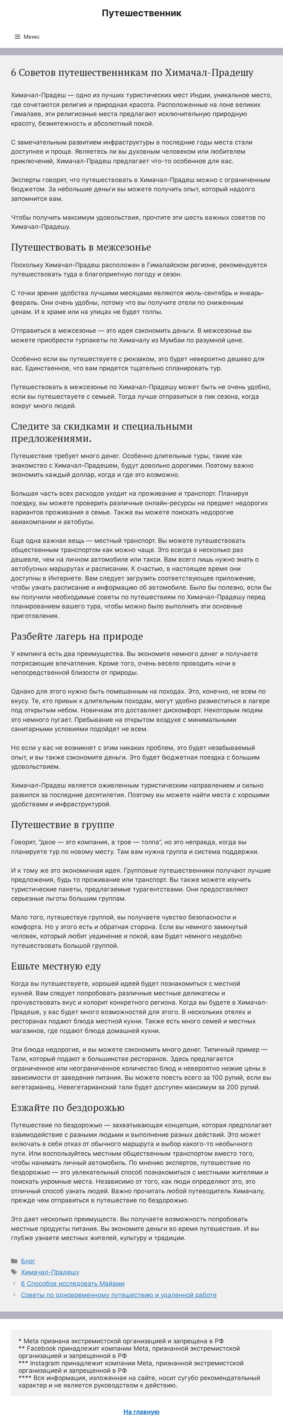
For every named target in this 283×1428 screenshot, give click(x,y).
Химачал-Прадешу (50, 1272)
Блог (28, 1261)
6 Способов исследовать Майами (73, 1283)
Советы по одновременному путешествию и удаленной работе (119, 1295)
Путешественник (142, 12)
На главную (141, 1411)
